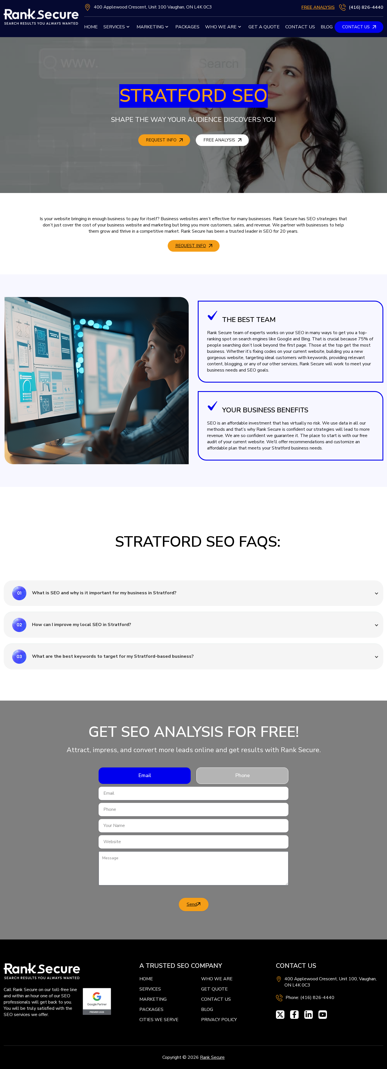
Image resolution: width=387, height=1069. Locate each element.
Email (144, 775)
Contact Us (300, 27)
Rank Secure (212, 1057)
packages (187, 27)
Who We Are (221, 27)
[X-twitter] (280, 1014)
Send (192, 904)
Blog (327, 27)
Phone (242, 775)
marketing (150, 27)
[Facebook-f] (294, 1014)
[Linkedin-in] (308, 1014)
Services (114, 27)
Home (91, 27)
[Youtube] (322, 1014)
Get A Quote (264, 27)
